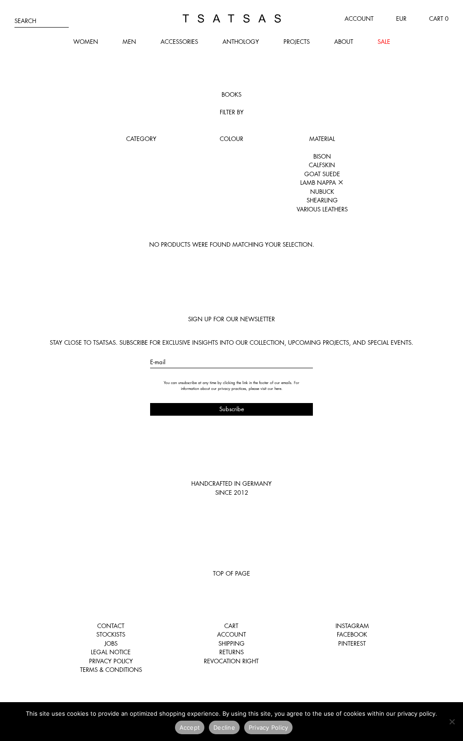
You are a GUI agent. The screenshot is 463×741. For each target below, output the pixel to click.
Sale (384, 42)
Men (129, 42)
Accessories (179, 42)
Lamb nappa (319, 182)
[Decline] (451, 721)
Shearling (322, 200)
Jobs (111, 643)
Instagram (352, 626)
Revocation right (231, 661)
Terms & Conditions (111, 670)
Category (141, 139)
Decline (224, 727)
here (277, 388)
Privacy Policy (111, 661)
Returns (231, 652)
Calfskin (322, 165)
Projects (296, 42)
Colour (231, 139)
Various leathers (322, 209)
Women (85, 42)
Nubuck (322, 192)
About (343, 42)
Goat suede (322, 174)
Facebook (352, 634)
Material (322, 139)
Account (359, 18)
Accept (190, 727)
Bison (322, 156)
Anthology (240, 42)
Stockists (110, 634)
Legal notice (111, 652)
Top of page (231, 573)
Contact (110, 626)
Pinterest (352, 643)
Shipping (231, 643)
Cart (231, 626)
